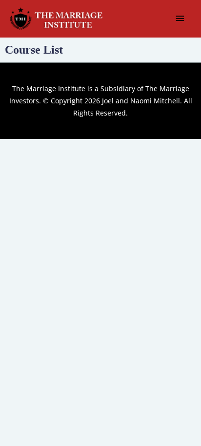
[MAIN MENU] (180, 18)
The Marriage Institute (48, 88)
